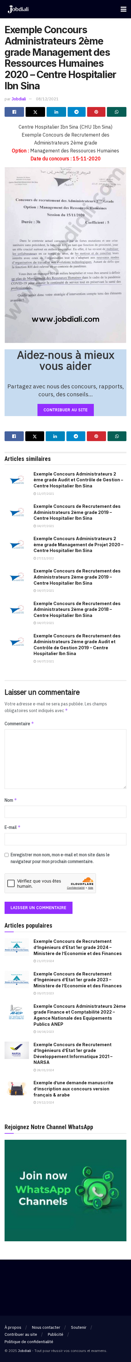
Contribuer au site (21, 1334)
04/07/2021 (45, 526)
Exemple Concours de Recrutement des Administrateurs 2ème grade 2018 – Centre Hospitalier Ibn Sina (77, 609)
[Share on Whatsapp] (116, 112)
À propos (13, 1327)
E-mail (13, 827)
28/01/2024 (45, 1070)
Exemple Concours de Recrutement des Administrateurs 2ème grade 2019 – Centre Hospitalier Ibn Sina (77, 512)
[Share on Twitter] (35, 112)
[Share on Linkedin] (56, 112)
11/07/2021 (45, 494)
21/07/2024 (45, 961)
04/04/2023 (45, 1032)
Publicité (55, 1334)
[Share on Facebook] (14, 112)
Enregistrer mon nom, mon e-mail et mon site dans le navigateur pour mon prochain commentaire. (60, 858)
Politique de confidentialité (29, 1341)
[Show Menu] (123, 9)
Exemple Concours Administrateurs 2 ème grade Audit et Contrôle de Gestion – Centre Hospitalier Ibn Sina (78, 479)
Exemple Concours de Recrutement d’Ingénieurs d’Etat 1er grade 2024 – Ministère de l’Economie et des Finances (78, 947)
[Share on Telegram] (77, 112)
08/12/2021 (47, 99)
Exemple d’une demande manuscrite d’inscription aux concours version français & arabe (73, 1088)
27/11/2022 (45, 558)
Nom (11, 800)
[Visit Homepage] (18, 9)
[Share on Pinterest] (96, 112)
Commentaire (19, 723)
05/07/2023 (45, 993)
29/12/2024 (45, 1102)
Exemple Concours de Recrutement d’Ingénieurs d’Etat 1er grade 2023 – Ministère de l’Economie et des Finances (78, 979)
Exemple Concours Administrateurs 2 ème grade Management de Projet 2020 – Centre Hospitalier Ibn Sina (78, 544)
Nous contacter (46, 1327)
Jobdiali (19, 99)
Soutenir (79, 1327)
